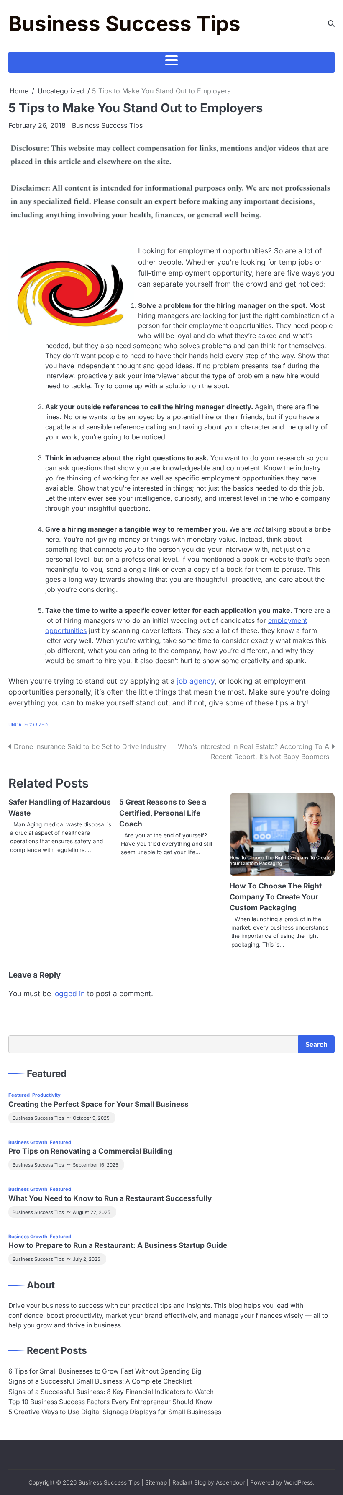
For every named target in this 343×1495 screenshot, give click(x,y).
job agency (196, 680)
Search (316, 1044)
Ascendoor (230, 1482)
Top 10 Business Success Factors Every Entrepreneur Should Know (110, 1402)
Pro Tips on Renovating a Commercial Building (90, 1151)
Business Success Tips (124, 23)
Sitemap (156, 1482)
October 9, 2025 (91, 1118)
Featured (19, 1095)
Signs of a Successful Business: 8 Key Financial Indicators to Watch (111, 1392)
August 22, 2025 (91, 1212)
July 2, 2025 (86, 1259)
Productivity (46, 1095)
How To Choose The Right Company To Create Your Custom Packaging (276, 896)
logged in (69, 993)
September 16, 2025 (95, 1165)
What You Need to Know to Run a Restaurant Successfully (110, 1198)
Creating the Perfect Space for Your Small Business (98, 1104)
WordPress (298, 1482)
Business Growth (27, 1142)
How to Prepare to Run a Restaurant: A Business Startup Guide (117, 1245)
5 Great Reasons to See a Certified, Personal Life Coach (162, 813)
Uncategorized (28, 725)
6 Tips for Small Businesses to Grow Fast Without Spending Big (105, 1371)
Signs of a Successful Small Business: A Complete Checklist (100, 1381)
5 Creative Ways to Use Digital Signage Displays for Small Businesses (114, 1412)
